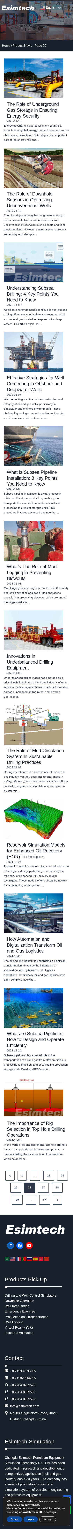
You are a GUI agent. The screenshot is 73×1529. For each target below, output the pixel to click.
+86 (13, 1378)
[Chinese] (47, 1259)
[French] (19, 1259)
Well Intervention (17, 1306)
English (50, 7)
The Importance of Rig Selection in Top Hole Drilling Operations (36, 1129)
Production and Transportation (26, 1317)
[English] (13, 1259)
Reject (30, 1519)
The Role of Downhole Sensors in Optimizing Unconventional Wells (29, 199)
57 (44, 1199)
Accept (14, 1519)
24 (62, 1175)
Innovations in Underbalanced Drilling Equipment (30, 661)
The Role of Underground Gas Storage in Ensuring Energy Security (33, 110)
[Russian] (30, 1259)
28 (57, 1187)
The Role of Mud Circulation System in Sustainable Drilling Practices (35, 756)
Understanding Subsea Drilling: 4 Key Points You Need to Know (33, 293)
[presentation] (33, 78)
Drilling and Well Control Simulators (30, 1295)
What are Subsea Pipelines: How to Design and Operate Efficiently (35, 1039)
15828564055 (26, 1378)
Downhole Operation (19, 1301)
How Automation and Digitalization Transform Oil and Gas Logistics (34, 945)
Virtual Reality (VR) (19, 1327)
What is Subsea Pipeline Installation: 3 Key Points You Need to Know (32, 478)
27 (43, 1187)
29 (17, 1199)
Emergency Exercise (20, 1311)
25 (15, 1187)
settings (51, 1512)
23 (48, 1175)
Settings (47, 1519)
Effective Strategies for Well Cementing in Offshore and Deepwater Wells (35, 383)
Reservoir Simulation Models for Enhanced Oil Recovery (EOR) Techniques (36, 850)
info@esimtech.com (24, 1406)
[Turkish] (41, 1259)
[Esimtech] (18, 8)
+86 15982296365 (23, 1371)
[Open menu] (68, 8)
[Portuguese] (24, 1259)
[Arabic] (7, 1259)
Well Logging (14, 1322)
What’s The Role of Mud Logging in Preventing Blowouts (32, 572)
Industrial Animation (19, 1333)
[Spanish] (36, 1259)
